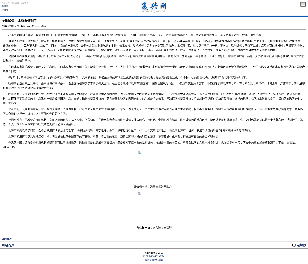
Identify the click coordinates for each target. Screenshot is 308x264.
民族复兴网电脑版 (154, 260)
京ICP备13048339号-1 (154, 256)
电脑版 (5, 6)
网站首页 (8, 245)
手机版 (5, 10)
